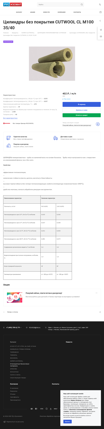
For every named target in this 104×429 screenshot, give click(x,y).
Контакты (55, 384)
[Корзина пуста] (100, 12)
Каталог (13, 342)
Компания (14, 384)
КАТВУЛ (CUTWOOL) (16, 361)
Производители (15, 400)
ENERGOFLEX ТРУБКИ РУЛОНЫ (20, 349)
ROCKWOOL (14, 358)
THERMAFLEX (14, 352)
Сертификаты (14, 397)
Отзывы (12, 394)
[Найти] (82, 4)
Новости (69, 342)
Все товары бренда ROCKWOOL (23, 123)
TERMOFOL (13, 355)
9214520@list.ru (34, 327)
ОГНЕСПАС (13, 369)
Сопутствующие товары (18, 378)
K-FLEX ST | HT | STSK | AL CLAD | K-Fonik (23, 346)
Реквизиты (13, 391)
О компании (14, 388)
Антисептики (14, 372)
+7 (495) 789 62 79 (13, 327)
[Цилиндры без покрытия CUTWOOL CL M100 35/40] (52, 64)
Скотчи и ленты (15, 375)
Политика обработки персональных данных (54, 416)
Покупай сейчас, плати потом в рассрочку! (44, 293)
